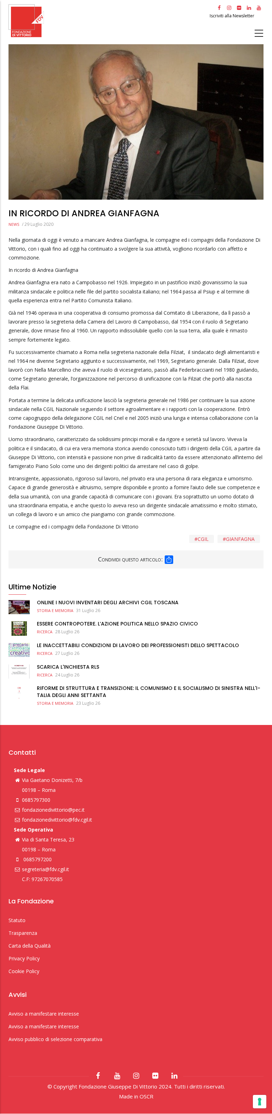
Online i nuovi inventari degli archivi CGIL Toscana (107, 602)
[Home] (108, 20)
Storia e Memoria (55, 610)
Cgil (203, 539)
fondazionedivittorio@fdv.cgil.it (57, 819)
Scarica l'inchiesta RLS (68, 666)
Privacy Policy (24, 958)
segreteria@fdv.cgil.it (45, 869)
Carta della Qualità (29, 945)
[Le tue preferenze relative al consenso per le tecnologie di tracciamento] (259, 1101)
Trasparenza (22, 933)
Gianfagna (240, 539)
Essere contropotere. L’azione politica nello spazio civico (117, 623)
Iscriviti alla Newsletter (232, 16)
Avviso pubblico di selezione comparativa (55, 1039)
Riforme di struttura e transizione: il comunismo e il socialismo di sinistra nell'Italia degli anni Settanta (148, 692)
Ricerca (44, 631)
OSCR (146, 1096)
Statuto (17, 920)
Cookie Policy (23, 971)
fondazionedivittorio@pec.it (53, 809)
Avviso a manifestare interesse (43, 1013)
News (13, 224)
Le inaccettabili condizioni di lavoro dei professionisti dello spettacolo (138, 645)
